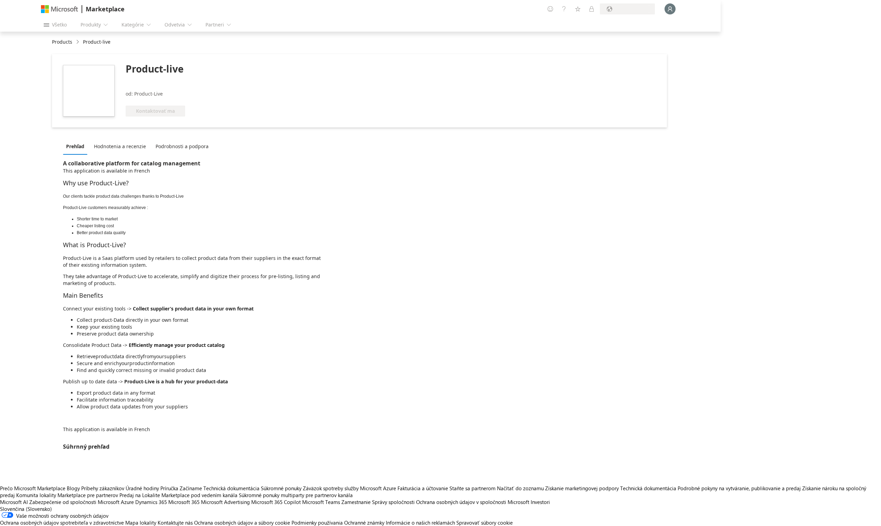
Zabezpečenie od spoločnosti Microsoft (74, 501)
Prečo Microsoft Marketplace (32, 488)
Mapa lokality (140, 522)
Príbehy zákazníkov (102, 488)
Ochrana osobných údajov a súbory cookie (242, 522)
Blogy (73, 488)
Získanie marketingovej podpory (582, 488)
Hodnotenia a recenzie (120, 146)
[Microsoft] (59, 9)
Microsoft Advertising (225, 501)
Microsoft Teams (321, 501)
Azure (127, 501)
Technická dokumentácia (231, 488)
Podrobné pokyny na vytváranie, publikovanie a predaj (739, 488)
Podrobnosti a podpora (182, 146)
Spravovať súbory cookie (484, 522)
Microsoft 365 (184, 501)
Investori (540, 501)
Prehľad (75, 146)
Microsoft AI (14, 501)
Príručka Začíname (181, 488)
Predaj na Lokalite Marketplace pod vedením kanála (178, 495)
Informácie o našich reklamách (420, 522)
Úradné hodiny (142, 488)
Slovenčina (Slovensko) (26, 508)
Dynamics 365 (151, 501)
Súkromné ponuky (281, 488)
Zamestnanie (356, 501)
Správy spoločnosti (393, 501)
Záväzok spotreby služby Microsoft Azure (350, 488)
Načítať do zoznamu (520, 488)
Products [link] (62, 42)
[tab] (77, 146)
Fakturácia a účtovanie (422, 488)
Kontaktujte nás (175, 522)
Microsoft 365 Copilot (276, 501)
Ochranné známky (364, 522)
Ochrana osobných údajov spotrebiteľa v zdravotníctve (62, 522)
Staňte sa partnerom (472, 488)
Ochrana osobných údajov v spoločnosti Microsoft (472, 501)
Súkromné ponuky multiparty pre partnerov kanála (296, 495)
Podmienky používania (317, 522)
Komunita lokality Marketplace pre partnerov (67, 495)
